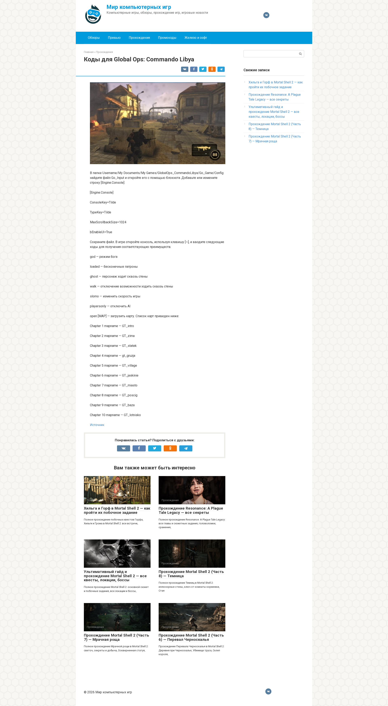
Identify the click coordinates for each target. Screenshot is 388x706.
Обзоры (94, 38)
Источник (97, 425)
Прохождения (139, 38)
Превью (114, 38)
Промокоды (167, 38)
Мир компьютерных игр (138, 7)
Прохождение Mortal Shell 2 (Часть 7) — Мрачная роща (116, 637)
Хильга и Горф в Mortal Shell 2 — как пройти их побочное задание (117, 510)
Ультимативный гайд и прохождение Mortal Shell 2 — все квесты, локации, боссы (115, 575)
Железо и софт (196, 38)
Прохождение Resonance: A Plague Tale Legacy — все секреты (191, 510)
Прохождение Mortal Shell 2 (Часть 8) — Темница (191, 573)
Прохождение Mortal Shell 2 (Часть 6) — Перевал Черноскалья (191, 637)
